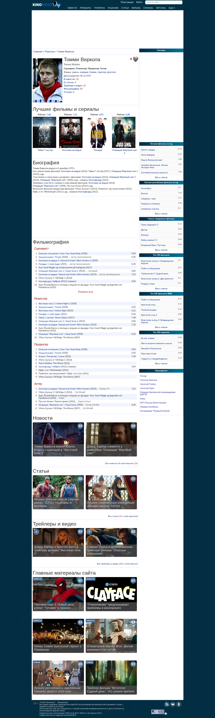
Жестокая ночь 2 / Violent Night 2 (54, 303)
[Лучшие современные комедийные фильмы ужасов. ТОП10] (111, 492)
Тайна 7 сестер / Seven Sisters (53, 317)
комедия (84, 72)
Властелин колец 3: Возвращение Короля (157, 262)
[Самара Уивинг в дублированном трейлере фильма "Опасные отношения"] (111, 543)
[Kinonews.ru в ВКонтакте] (173, 704)
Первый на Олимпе (150, 204)
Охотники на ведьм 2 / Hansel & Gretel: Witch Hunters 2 (65, 260)
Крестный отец (148, 305)
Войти (139, 2)
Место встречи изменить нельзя (156, 343)
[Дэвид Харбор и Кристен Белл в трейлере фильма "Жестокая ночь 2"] (58, 543)
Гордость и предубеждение (154, 359)
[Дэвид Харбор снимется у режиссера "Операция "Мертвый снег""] (111, 439)
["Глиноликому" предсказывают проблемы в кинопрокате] (111, 594)
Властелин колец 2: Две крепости (157, 278)
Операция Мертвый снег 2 (124, 151)
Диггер (144, 230)
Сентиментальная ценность (154, 172)
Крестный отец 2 (149, 315)
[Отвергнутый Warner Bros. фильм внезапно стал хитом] (111, 636)
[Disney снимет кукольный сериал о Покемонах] (58, 636)
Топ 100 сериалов (161, 332)
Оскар (143, 376)
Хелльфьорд (95, 180)
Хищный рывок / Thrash (50, 257)
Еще (171, 8)
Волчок (144, 193)
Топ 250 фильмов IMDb (161, 294)
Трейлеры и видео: (75, 85)
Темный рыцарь (148, 310)
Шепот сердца (148, 150)
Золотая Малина (148, 380)
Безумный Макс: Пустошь (153, 245)
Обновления (62, 702)
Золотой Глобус (148, 384)
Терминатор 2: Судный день (154, 273)
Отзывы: (69, 92)
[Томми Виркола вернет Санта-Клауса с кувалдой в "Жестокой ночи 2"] (58, 439)
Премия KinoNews (149, 407)
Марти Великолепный (151, 160)
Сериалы (148, 8)
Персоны (161, 8)
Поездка (98, 150)
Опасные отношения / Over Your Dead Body (60, 253)
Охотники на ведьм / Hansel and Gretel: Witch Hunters (64, 274)
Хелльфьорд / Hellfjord (49, 281)
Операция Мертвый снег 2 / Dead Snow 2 (58, 271)
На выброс (146, 188)
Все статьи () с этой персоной (123, 516)
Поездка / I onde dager (49, 264)
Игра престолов (148, 353)
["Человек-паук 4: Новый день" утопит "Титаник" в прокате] (58, 594)
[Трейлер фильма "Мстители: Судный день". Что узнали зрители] (111, 677)
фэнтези (111, 72)
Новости (72, 8)
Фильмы (136, 8)
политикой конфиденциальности (93, 709)
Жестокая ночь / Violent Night (52, 310)
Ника (142, 398)
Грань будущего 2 (149, 224)
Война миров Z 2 (149, 240)
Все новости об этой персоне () (121, 463)
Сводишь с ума (148, 198)
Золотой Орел (147, 388)
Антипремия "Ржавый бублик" (155, 411)
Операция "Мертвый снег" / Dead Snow (57, 334)
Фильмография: (73, 89)
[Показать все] (85, 292)
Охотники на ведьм (71, 150)
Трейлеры (99, 8)
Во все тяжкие (148, 338)
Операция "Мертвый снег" (53, 180)
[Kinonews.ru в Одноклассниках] (179, 704)
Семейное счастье (150, 209)
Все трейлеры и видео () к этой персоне (117, 564)
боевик (93, 72)
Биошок (144, 235)
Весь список (161, 177)
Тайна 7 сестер (45, 150)
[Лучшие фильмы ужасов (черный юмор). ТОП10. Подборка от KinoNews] (58, 492)
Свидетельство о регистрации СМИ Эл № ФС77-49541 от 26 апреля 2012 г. (70, 713)
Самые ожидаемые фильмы (161, 219)
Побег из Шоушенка (150, 268)
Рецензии (113, 8)
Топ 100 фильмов (161, 255)
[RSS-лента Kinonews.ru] (167, 704)
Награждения (161, 371)
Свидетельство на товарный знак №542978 (57, 715)
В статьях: (70, 82)
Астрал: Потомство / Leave (51, 356)
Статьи (125, 8)
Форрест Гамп (148, 284)
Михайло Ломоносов (151, 348)
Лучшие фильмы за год (161, 144)
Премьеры (85, 8)
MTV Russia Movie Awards (153, 403)
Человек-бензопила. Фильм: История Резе (154, 166)
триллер (102, 72)
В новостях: (71, 79)
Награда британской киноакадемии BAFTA (157, 393)
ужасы (75, 72)
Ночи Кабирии (148, 155)
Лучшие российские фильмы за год (161, 182)
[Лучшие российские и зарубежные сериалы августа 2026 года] (58, 677)
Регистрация (127, 2)
